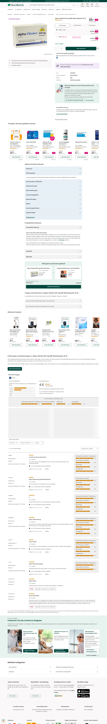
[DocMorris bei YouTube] (75, 692)
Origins (72, 720)
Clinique (72, 717)
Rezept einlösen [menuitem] (68, 9)
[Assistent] (3, 721)
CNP (71, 77)
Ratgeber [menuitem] (58, 9)
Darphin (72, 723)
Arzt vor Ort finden (90, 100)
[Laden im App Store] (87, 660)
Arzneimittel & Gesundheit (19, 14)
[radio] (57, 30)
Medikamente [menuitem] (26, 9)
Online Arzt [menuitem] (51, 9)
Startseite (10, 14)
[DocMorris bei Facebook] (69, 692)
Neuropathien (51, 14)
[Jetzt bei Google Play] (87, 664)
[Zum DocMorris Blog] (66, 692)
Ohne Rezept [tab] (62, 25)
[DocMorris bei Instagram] (72, 692)
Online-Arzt (10, 720)
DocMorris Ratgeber (91, 624)
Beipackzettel (31, 217)
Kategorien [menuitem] (10, 9)
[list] (30, 35)
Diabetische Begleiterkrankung (39, 14)
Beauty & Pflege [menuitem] (36, 9)
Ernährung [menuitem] (44, 9)
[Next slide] (96, 143)
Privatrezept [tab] (92, 25)
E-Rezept (10, 723)
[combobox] (52, 5)
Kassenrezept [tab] (77, 25)
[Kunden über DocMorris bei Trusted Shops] (91, 694)
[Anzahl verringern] (56, 48)
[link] (48, 702)
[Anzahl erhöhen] (61, 48)
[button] (74, 100)
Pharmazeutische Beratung (14, 717)
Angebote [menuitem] (19, 9)
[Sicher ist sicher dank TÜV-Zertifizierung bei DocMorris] (48, 692)
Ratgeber (41, 723)
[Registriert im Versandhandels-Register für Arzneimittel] (58, 693)
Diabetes (29, 14)
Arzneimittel (42, 717)
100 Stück (61, 240)
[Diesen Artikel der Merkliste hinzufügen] (98, 48)
